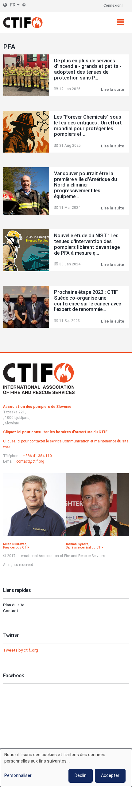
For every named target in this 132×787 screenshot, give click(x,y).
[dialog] (66, 768)
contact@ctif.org (30, 461)
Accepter (110, 775)
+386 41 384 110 (37, 456)
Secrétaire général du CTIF (84, 547)
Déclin (81, 775)
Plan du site (14, 604)
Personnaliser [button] (18, 775)
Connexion (112, 5)
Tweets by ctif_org (20, 650)
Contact (10, 610)
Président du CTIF (16, 547)
